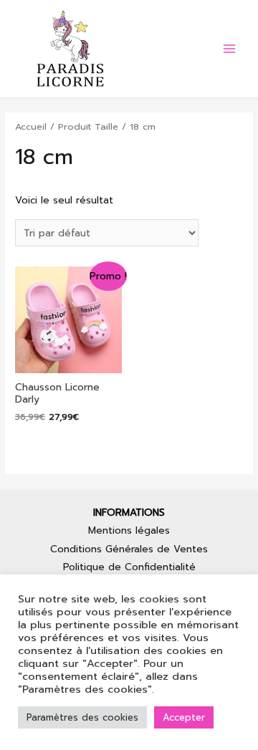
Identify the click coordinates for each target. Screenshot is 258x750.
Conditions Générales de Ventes (129, 549)
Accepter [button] (184, 717)
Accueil (31, 126)
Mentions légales (129, 530)
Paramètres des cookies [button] (82, 717)
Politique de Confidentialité (129, 566)
